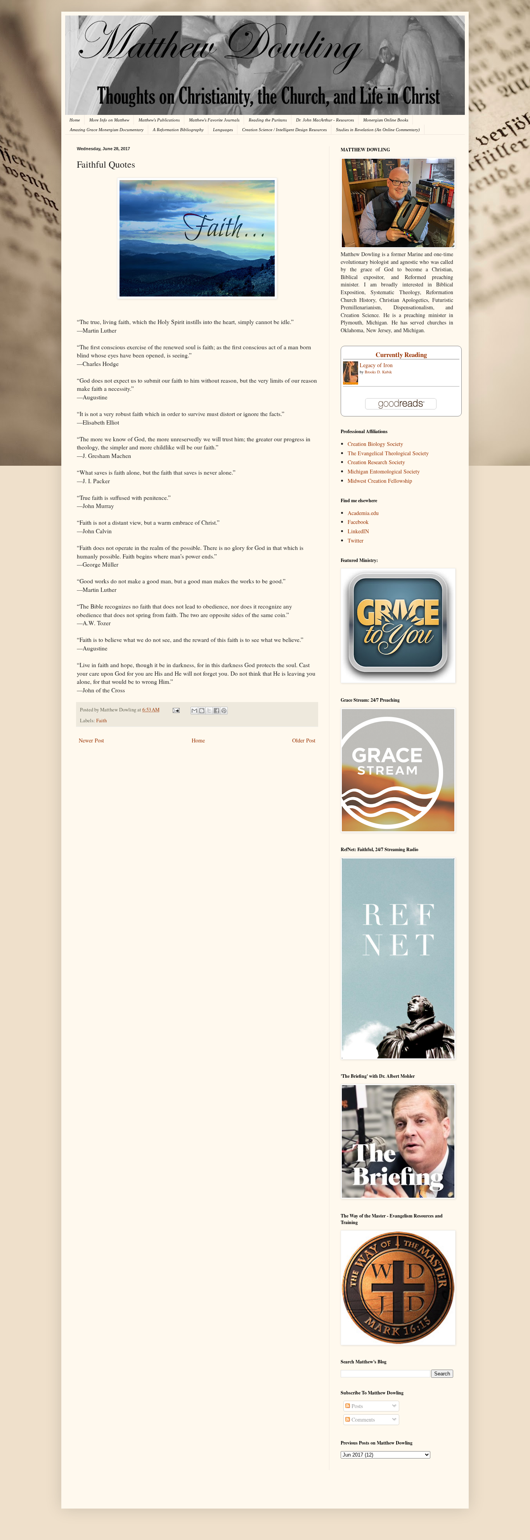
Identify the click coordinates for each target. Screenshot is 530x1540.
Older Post (303, 740)
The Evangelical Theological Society (388, 453)
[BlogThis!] (202, 711)
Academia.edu (363, 513)
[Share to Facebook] (216, 711)
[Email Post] (175, 709)
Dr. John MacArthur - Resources (325, 120)
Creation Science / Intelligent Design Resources (284, 129)
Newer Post (91, 740)
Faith (101, 720)
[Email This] (194, 711)
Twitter (356, 540)
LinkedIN (358, 531)
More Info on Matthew (109, 120)
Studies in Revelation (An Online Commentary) (378, 129)
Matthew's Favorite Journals (214, 120)
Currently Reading (401, 354)
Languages (223, 129)
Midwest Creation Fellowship (380, 480)
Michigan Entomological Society (384, 471)
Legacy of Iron (376, 365)
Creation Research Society (376, 462)
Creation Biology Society (375, 443)
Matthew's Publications (159, 120)
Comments (362, 1419)
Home (74, 120)
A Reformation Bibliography (178, 129)
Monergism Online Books (385, 120)
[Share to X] (209, 711)
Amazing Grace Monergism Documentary (107, 129)
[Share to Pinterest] (224, 711)
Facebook (358, 521)
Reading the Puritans (268, 120)
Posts (356, 1406)
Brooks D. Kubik (378, 372)
